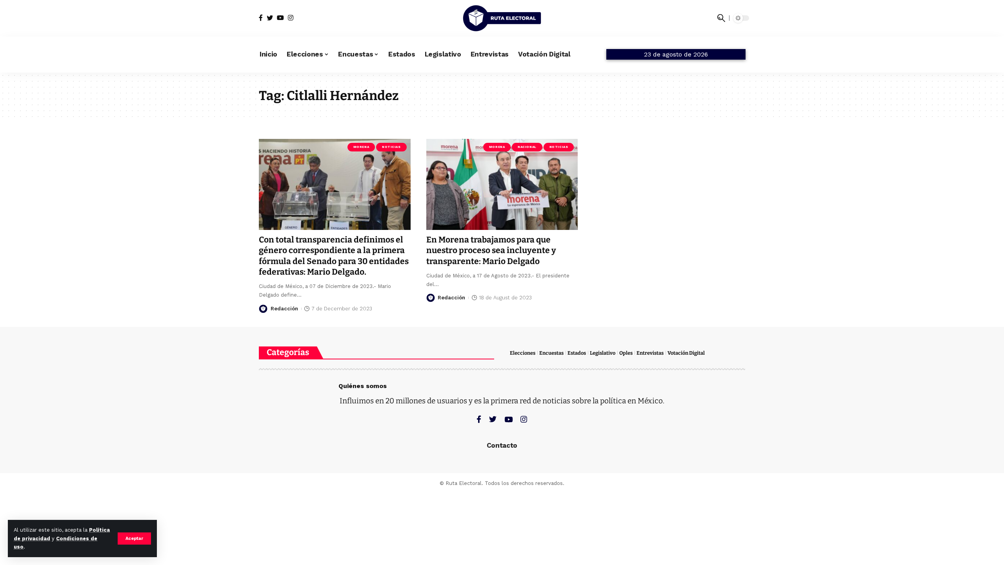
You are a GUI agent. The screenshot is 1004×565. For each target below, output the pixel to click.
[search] (721, 18)
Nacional (527, 147)
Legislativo (602, 353)
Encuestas (551, 353)
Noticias (391, 147)
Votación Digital (686, 353)
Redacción (284, 309)
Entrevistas (650, 353)
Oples (626, 353)
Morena (361, 147)
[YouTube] (280, 18)
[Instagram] (290, 18)
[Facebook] (261, 18)
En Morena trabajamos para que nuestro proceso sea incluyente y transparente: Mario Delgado (491, 250)
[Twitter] (270, 18)
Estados (576, 353)
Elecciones (522, 353)
